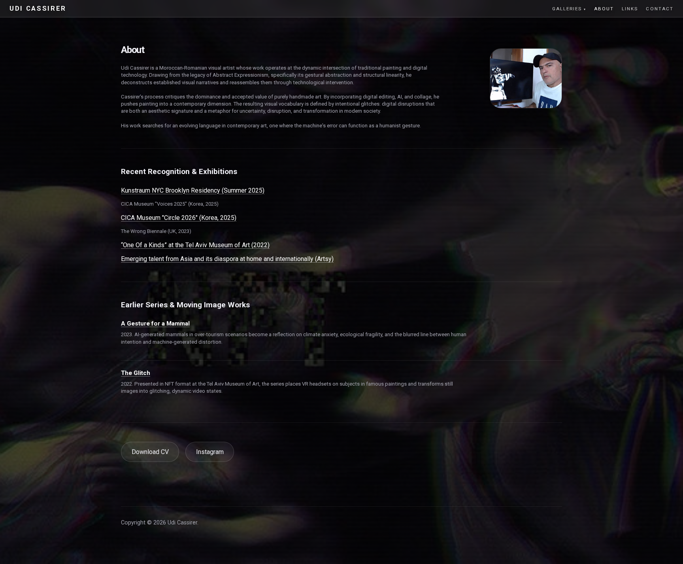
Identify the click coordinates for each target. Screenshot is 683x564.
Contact (660, 8)
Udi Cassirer (37, 8)
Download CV (150, 452)
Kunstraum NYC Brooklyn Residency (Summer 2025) (192, 190)
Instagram (210, 452)
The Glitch (135, 373)
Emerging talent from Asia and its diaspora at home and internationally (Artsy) (227, 259)
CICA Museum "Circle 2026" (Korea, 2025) (178, 217)
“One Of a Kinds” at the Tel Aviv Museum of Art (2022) (195, 245)
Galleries (567, 8)
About (604, 8)
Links (630, 8)
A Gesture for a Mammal (155, 323)
